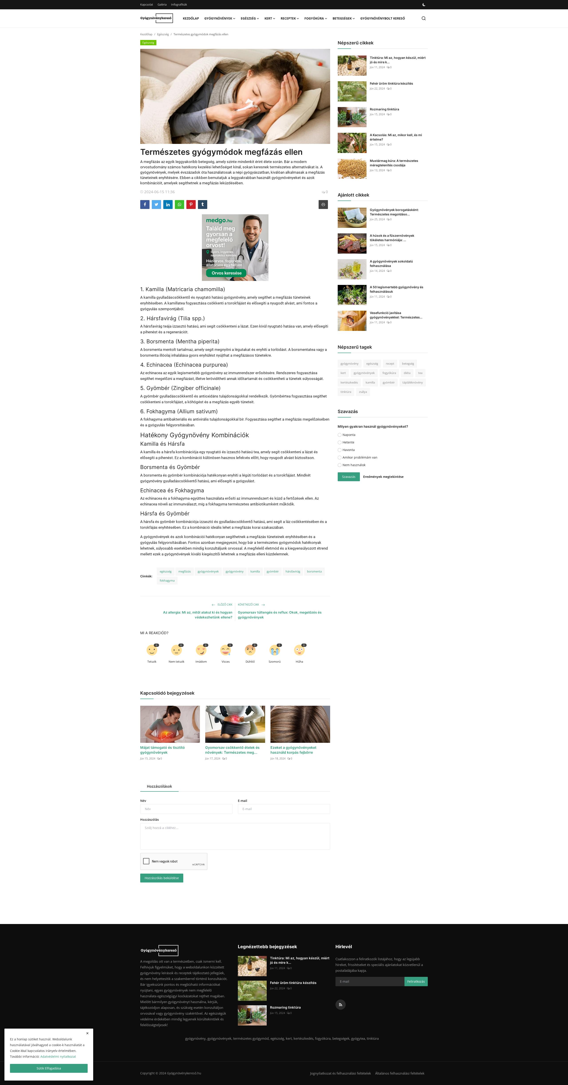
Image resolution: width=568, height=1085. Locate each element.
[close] (87, 1033)
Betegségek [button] (342, 18)
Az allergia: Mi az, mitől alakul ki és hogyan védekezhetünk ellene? (197, 614)
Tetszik (151, 662)
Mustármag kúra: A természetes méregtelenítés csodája (394, 163)
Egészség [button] (248, 18)
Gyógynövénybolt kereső (382, 18)
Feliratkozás (416, 981)
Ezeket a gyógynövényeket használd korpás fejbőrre (293, 750)
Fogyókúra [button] (314, 18)
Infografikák (179, 4)
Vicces (226, 662)
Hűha (299, 662)
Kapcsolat (146, 4)
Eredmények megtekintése (383, 477)
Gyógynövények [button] (218, 18)
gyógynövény (235, 571)
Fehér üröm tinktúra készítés (391, 83)
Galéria (162, 4)
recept (390, 364)
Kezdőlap (191, 18)
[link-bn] (235, 247)
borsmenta (314, 571)
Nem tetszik (176, 662)
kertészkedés (349, 382)
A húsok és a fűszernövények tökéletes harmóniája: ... (392, 238)
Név (143, 801)
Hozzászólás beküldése (162, 878)
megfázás (184, 571)
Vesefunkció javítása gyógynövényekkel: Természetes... (396, 315)
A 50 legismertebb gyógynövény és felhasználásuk (396, 289)
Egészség (163, 34)
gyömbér (273, 571)
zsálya (363, 392)
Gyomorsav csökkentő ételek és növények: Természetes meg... (232, 750)
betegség (408, 364)
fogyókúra (389, 373)
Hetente (348, 442)
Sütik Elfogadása (49, 1068)
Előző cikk (224, 604)
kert (343, 373)
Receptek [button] (288, 18)
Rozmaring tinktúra (384, 109)
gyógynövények (208, 571)
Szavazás (348, 477)
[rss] (340, 1005)
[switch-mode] (424, 4)
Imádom (201, 662)
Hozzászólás (149, 819)
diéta (407, 373)
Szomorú (275, 662)
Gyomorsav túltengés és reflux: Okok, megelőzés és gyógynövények (279, 614)
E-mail (242, 801)
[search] (424, 18)
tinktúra (346, 392)
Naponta (349, 435)
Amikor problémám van (360, 457)
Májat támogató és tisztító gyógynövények (162, 750)
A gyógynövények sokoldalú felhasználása (391, 263)
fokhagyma (167, 580)
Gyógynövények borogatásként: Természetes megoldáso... (394, 212)
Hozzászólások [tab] (159, 786)
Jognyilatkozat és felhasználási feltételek (340, 1073)
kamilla (255, 571)
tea (420, 373)
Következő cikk (249, 604)
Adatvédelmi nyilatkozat (58, 1056)
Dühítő (250, 662)
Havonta (349, 450)
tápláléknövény (412, 382)
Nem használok (354, 465)
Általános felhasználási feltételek (399, 1073)
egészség (166, 571)
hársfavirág (293, 571)
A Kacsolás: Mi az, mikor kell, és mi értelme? (396, 137)
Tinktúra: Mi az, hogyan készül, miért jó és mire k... (398, 60)
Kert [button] (268, 18)
